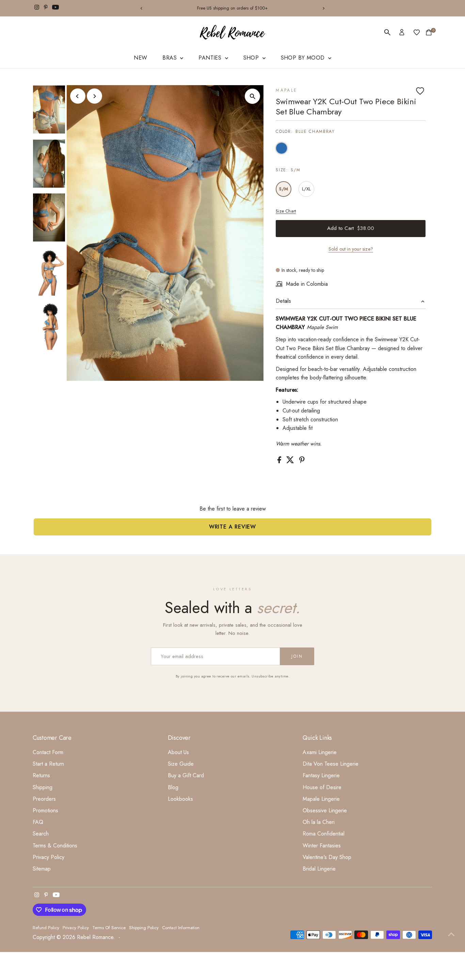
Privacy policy (76, 927)
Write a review (232, 527)
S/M (283, 189)
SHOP (252, 58)
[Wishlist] (416, 32)
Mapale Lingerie (321, 799)
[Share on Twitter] (291, 461)
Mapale (286, 90)
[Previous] (141, 8)
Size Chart (286, 211)
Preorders (44, 799)
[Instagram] (37, 8)
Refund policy (46, 927)
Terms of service (109, 927)
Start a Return (48, 764)
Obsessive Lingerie (325, 810)
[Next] (323, 8)
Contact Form (48, 752)
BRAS (170, 58)
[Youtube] (55, 8)
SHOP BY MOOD (303, 58)
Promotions (45, 810)
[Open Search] (387, 32)
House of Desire (322, 787)
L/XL (306, 189)
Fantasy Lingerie (321, 775)
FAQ (38, 822)
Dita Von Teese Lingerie (330, 764)
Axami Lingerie (320, 752)
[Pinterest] (45, 8)
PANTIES (210, 58)
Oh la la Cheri (319, 822)
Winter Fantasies (322, 845)
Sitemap (42, 869)
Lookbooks (180, 799)
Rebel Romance (95, 937)
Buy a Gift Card (186, 775)
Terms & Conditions (55, 845)
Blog (173, 787)
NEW (140, 58)
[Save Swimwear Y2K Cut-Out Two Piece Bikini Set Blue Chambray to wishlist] (420, 91)
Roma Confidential (323, 834)
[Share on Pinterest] (302, 461)
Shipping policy (144, 927)
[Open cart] (428, 32)
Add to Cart (350, 228)
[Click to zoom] (252, 96)
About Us (178, 752)
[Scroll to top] (451, 934)
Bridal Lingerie (319, 869)
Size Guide (181, 764)
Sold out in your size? (350, 249)
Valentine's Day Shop (327, 857)
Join (297, 656)
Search (41, 834)
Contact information (180, 927)
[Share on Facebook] (280, 461)
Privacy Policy (48, 857)
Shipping (42, 787)
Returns (41, 775)
